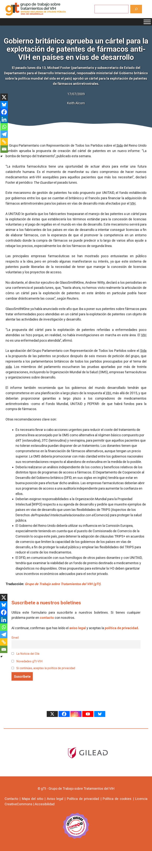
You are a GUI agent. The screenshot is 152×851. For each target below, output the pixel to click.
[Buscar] (136, 9)
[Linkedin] (4, 119)
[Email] (4, 149)
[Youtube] (87, 714)
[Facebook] (4, 112)
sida (9, 367)
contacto (47, 618)
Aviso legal (55, 799)
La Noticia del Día (27, 653)
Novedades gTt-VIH (29, 661)
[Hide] (1, 156)
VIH (133, 203)
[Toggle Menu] (147, 22)
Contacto (11, 799)
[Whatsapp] (4, 127)
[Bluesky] (4, 104)
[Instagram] (76, 714)
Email (15, 637)
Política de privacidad (83, 799)
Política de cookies (117, 799)
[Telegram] (4, 134)
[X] (4, 97)
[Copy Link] (4, 141)
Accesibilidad (44, 804)
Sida (119, 145)
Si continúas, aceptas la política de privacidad (45, 668)
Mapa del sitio (32, 799)
